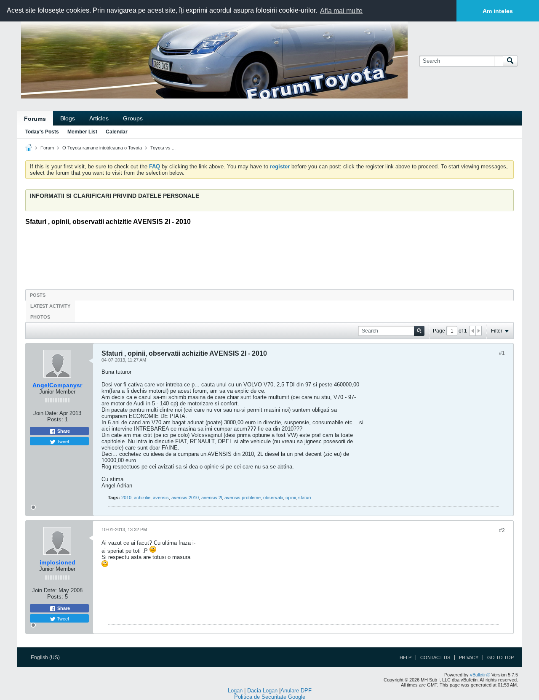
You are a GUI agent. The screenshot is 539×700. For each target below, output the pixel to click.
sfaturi (304, 497)
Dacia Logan (262, 690)
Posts (37, 295)
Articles (99, 118)
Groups (133, 118)
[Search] (510, 61)
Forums (35, 118)
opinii (291, 497)
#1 (502, 353)
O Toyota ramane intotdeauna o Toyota (102, 147)
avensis (161, 497)
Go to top (500, 657)
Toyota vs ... (163, 147)
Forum (47, 147)
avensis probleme (242, 497)
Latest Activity (50, 306)
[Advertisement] (269, 255)
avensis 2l (211, 497)
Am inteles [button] (498, 11)
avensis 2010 (185, 497)
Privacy (468, 657)
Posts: (55, 419)
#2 (502, 530)
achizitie (142, 497)
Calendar (117, 132)
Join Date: (45, 413)
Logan (235, 690)
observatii (273, 497)
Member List (82, 132)
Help (405, 657)
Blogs (67, 118)
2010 (126, 497)
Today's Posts (42, 132)
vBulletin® (480, 674)
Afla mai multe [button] (341, 10)
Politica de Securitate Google (269, 697)
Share (63, 431)
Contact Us (435, 657)
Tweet (62, 441)
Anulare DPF (296, 690)
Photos (40, 316)
